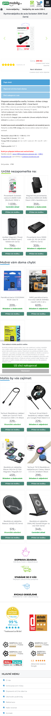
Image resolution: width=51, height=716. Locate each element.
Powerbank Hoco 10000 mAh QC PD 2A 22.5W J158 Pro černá (36, 239)
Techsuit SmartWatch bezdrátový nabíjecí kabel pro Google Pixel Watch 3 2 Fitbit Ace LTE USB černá (38, 416)
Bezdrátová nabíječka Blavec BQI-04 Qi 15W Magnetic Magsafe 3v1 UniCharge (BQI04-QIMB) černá (12, 471)
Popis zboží (8, 82)
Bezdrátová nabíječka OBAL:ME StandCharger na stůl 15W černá (38, 523)
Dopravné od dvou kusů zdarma (15, 89)
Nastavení (25, 371)
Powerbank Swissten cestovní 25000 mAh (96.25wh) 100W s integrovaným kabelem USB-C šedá (12, 200)
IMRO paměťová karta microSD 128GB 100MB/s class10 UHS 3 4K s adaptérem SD (38, 300)
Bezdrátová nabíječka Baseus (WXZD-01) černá (12, 522)
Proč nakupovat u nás (11, 95)
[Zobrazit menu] (47, 3)
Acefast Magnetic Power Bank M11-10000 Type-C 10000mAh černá (12, 239)
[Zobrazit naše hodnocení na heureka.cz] (13, 632)
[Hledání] (32, 3)
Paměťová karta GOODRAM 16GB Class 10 (12, 298)
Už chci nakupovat (25, 366)
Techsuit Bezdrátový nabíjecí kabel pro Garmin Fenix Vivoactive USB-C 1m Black (12, 415)
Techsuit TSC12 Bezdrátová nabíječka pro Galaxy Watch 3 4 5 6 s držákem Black (38, 469)
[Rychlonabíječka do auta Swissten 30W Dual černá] (25, 37)
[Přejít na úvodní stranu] (12, 3)
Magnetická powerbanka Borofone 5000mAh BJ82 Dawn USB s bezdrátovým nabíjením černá (36, 199)
